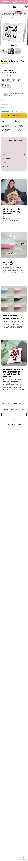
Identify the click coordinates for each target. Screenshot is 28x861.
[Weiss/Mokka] (14, 80)
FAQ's (4, 162)
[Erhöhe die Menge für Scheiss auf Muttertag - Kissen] (7, 102)
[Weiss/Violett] (9, 85)
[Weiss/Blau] (3, 80)
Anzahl (2, 99)
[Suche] (23, 7)
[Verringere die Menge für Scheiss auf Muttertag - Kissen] (2, 102)
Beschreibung (6, 150)
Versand (5, 154)
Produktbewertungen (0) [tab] (8, 409)
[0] (26, 7)
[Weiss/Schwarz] (3, 85)
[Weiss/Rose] (19, 80)
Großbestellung (7, 158)
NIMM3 (18, 11)
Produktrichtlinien (7, 167)
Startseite (3, 17)
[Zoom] (24, 21)
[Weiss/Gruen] (9, 80)
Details (4, 145)
